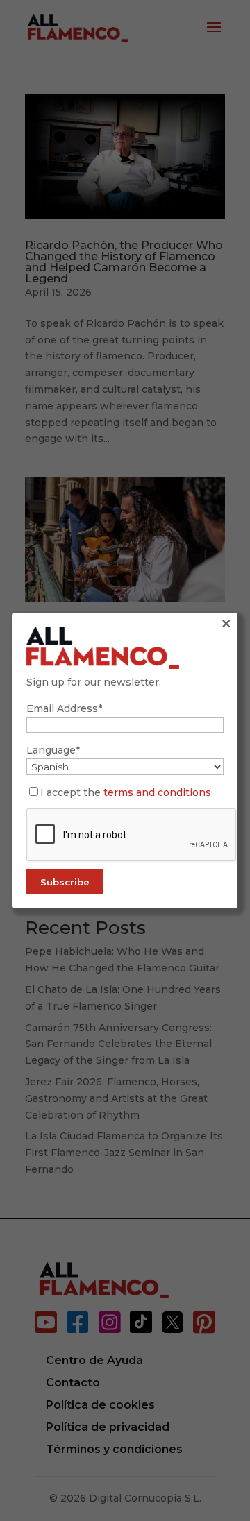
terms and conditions (157, 792)
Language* (53, 750)
